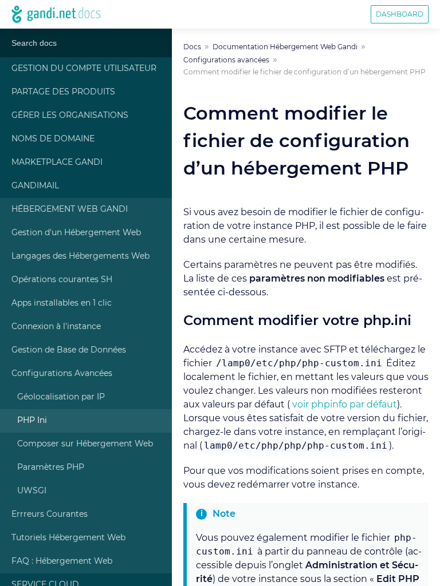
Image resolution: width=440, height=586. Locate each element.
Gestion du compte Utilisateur (83, 69)
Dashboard (399, 14)
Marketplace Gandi (57, 163)
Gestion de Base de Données (68, 350)
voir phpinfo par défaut (344, 404)
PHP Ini (32, 421)
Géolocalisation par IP (61, 397)
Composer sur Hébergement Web (85, 444)
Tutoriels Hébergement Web (68, 538)
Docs (192, 46)
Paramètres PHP (50, 468)
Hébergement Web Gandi (69, 209)
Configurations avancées (226, 60)
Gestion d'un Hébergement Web (76, 233)
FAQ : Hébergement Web (61, 561)
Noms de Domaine (53, 139)
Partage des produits (63, 92)
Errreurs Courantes (49, 514)
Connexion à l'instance (56, 327)
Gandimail (35, 186)
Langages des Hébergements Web (80, 256)
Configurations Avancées (61, 374)
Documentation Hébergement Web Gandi (285, 46)
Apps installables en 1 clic (61, 303)
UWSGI (31, 491)
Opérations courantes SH (61, 280)
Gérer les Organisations (69, 116)
